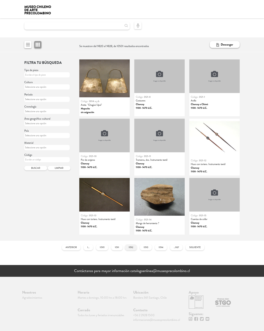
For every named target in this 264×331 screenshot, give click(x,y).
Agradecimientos (32, 297)
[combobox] (47, 87)
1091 (117, 247)
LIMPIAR (59, 168)
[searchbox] (38, 87)
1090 (102, 247)
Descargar (227, 44)
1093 (146, 247)
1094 (161, 247)
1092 (131, 247)
